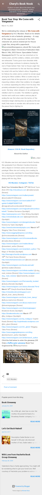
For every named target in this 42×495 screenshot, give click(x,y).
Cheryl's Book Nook (21, 3)
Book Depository (27, 149)
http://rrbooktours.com (18, 190)
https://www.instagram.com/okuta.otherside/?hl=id (20, 287)
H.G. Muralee (11, 379)
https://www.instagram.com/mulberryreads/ (18, 195)
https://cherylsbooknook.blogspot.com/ (16, 292)
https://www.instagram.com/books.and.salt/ (18, 265)
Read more (35, 422)
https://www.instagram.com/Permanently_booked (20, 281)
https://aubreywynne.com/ (11, 214)
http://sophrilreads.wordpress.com (26, 322)
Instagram (23, 183)
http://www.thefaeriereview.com (13, 260)
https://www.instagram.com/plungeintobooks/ (19, 222)
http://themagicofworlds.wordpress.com (16, 254)
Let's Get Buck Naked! (12, 428)
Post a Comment (10, 387)
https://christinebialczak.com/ (13, 217)
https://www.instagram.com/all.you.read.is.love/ (19, 303)
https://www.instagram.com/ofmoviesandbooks (19, 238)
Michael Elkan (26, 490)
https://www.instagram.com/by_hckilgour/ (17, 319)
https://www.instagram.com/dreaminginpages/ (19, 308)
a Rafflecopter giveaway (15, 343)
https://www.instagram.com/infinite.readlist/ (18, 270)
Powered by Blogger (22, 486)
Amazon (11, 149)
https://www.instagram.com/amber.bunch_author (20, 338)
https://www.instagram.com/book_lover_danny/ (19, 297)
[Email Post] (7, 375)
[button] (39, 20)
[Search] (39, 4)
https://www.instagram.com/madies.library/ (17, 244)
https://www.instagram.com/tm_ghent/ (16, 327)
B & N (18, 149)
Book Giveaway (9, 402)
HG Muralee (13, 183)
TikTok (31, 183)
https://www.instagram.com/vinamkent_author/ (19, 249)
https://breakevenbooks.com (12, 313)
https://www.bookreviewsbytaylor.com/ (16, 228)
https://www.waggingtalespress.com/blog (17, 233)
